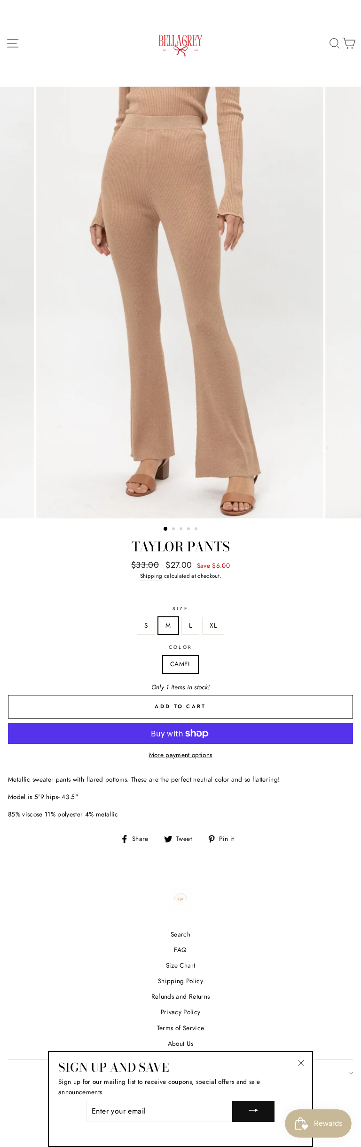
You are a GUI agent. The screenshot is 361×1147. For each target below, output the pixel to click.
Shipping (151, 576)
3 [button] (182, 529)
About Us (181, 1043)
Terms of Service (180, 1028)
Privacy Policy (181, 1012)
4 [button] (189, 529)
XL (213, 625)
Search (180, 934)
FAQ (180, 949)
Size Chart (180, 965)
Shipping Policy (180, 980)
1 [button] (166, 529)
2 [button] (174, 529)
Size (180, 608)
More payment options (180, 754)
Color (180, 647)
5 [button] (197, 529)
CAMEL (180, 664)
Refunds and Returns (180, 996)
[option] (180, 302)
